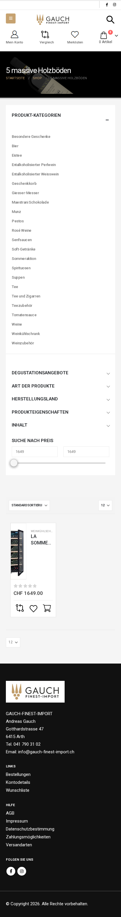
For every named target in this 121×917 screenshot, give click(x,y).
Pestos (18, 221)
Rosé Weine (21, 230)
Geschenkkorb (24, 183)
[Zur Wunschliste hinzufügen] (34, 608)
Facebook (10, 871)
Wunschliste (17, 790)
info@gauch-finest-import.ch (46, 751)
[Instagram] (114, 4)
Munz (16, 211)
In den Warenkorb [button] (47, 608)
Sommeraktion (24, 258)
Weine (17, 324)
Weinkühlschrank (44, 531)
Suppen (18, 277)
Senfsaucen (22, 240)
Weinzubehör (23, 343)
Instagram (21, 871)
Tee (15, 287)
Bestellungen (18, 774)
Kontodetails (18, 782)
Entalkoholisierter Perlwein (34, 165)
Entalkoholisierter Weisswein (35, 174)
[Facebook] (106, 4)
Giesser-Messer (25, 193)
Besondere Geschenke (31, 136)
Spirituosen (21, 268)
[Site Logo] (53, 19)
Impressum (17, 821)
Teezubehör (22, 305)
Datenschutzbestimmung (30, 829)
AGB (10, 813)
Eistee (17, 155)
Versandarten (19, 844)
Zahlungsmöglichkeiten (28, 837)
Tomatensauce (24, 315)
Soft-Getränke (24, 249)
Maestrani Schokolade (30, 202)
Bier (15, 146)
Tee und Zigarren (26, 296)
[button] (110, 19)
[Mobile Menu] (11, 18)
